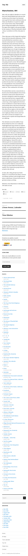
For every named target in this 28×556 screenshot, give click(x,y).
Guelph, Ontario (7, 434)
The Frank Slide (7, 281)
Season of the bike (8, 488)
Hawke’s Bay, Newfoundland (10, 459)
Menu (23, 4)
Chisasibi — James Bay (9, 437)
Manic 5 (5, 365)
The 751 (5, 5)
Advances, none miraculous (10, 328)
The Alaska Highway (8, 325)
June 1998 (5, 527)
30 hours (5, 306)
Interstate (6, 372)
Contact (4, 549)
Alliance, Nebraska (8, 412)
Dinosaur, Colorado (8, 405)
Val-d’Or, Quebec (7, 441)
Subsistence (6, 426)
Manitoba (5, 332)
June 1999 (5, 525)
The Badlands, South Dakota (10, 415)
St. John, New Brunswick (9, 477)
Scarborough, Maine (8, 481)
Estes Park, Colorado (8, 408)
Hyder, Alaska (7, 295)
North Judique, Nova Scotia (10, 466)
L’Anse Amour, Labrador (9, 455)
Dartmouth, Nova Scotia (9, 470)
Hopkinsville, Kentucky (9, 354)
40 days (5, 350)
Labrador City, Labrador (9, 361)
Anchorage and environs (9, 310)
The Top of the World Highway (11, 303)
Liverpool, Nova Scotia (9, 474)
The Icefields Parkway (9, 285)
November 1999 (7, 516)
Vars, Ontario (6, 343)
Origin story (5, 546)
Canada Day (6, 339)
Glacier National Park (9, 277)
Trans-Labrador (6, 539)
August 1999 (6, 521)
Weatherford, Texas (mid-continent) (12, 375)
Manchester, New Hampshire (11, 445)
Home (5, 368)
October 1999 (6, 518)
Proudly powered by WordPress (13, 553)
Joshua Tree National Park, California (13, 379)
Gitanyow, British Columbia (10, 292)
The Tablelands (7, 463)
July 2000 (5, 514)
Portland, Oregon (7, 394)
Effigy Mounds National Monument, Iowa (14, 423)
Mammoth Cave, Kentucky (10, 430)
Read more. (5, 230)
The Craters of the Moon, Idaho (11, 397)
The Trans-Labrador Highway (11, 357)
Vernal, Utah (6, 401)
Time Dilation (7, 448)
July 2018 (5, 509)
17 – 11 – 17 (6, 335)
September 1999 (7, 520)
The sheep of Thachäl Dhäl (10, 321)
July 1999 (5, 523)
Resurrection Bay (8, 314)
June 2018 (5, 511)
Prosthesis (6, 390)
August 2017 (6, 512)
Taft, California (7, 383)
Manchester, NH (7, 452)
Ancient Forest (7, 288)
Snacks (5, 299)
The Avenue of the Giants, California (12, 386)
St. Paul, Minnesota (8, 419)
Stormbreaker (7, 346)
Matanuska (6, 317)
